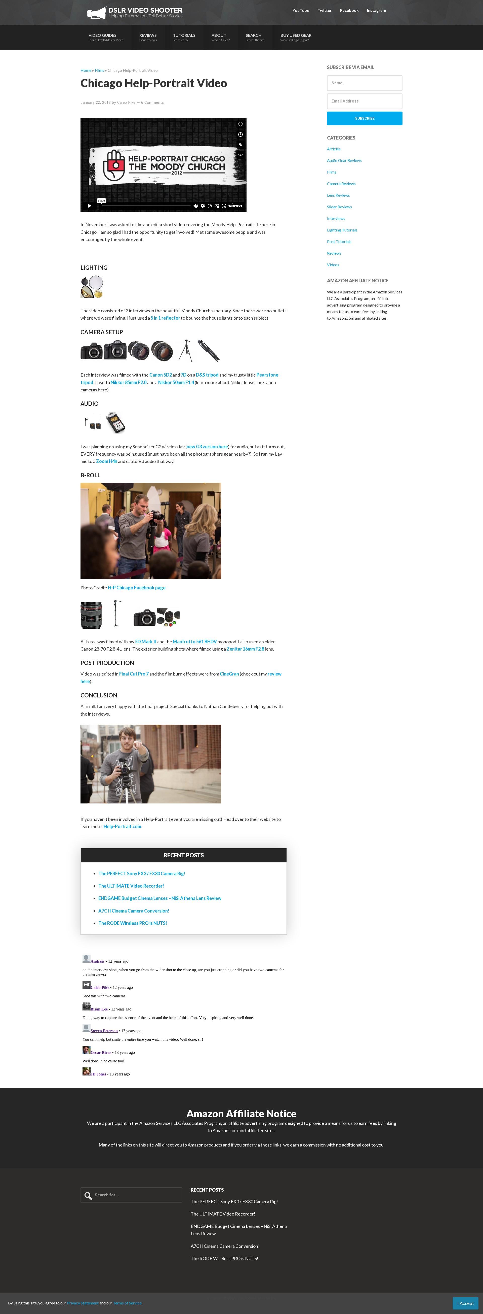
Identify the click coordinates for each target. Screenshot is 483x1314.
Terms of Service (127, 1302)
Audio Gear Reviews (344, 160)
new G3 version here (207, 446)
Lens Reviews (338, 195)
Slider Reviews (339, 206)
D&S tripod (207, 375)
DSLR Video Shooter (134, 13)
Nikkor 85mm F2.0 (128, 382)
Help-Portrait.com (122, 826)
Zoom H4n (106, 461)
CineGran (229, 674)
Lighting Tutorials (342, 229)
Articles (334, 148)
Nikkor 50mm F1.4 (176, 382)
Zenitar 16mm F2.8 (245, 649)
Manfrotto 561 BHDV (195, 641)
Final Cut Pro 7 (134, 674)
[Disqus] (183, 1016)
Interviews (336, 218)
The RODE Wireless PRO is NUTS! (132, 923)
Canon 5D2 (160, 375)
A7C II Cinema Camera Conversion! (133, 911)
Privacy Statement (83, 1302)
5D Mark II (145, 641)
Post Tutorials (339, 241)
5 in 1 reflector (165, 318)
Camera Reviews (341, 183)
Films (331, 172)
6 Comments (152, 102)
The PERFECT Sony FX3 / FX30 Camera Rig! (141, 873)
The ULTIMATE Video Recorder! (131, 886)
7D (183, 375)
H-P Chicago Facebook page (137, 587)
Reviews (334, 253)
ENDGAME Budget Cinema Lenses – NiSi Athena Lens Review (159, 898)
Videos (333, 264)
